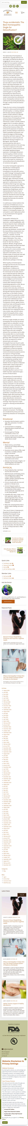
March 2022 (6, 771)
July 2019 (5, 830)
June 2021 (5, 788)
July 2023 (5, 755)
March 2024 (6, 742)
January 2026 (6, 704)
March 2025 (6, 721)
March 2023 (6, 763)
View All (22, 895)
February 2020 (6, 817)
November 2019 (7, 822)
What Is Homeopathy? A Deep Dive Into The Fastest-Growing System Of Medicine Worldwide (13, 677)
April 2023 (5, 761)
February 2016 (6, 863)
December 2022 (7, 767)
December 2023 (7, 748)
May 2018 (5, 851)
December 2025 (7, 705)
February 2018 (6, 855)
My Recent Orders (7, 578)
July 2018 (5, 849)
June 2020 (5, 811)
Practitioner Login (7, 563)
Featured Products (8, 565)
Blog (9, 531)
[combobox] (11, 2)
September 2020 (7, 805)
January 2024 (6, 746)
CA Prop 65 (4, 1056)
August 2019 (6, 828)
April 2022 (5, 769)
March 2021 (6, 794)
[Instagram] (17, 6)
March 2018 (6, 853)
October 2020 (6, 803)
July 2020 (5, 809)
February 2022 (6, 773)
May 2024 (5, 738)
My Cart (5, 567)
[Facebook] (10, 6)
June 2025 (5, 715)
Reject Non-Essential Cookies (12, 1111)
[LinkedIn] (14, 6)
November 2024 (7, 728)
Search (24, 2)
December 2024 (7, 727)
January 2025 (6, 725)
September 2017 (7, 859)
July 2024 (5, 736)
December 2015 (7, 865)
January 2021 (6, 797)
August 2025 (6, 711)
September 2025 (7, 709)
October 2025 (6, 707)
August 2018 (6, 847)
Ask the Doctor (5, 1054)
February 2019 (6, 836)
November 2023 (7, 750)
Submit (5, 1122)
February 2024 (6, 744)
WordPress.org (6, 882)
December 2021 (7, 776)
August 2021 (6, 784)
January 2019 (6, 838)
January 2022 (6, 774)
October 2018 (6, 844)
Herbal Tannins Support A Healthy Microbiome (13, 1004)
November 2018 (7, 842)
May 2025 (5, 717)
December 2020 (7, 799)
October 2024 (6, 730)
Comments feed (7, 881)
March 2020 (6, 815)
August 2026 (6, 690)
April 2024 (5, 740)
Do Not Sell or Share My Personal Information (13, 1114)
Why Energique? (5, 1051)
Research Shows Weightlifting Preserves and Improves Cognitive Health (13, 638)
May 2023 (5, 759)
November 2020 (7, 801)
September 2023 (7, 751)
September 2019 (7, 826)
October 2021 (6, 780)
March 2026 (6, 700)
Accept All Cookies (9, 1109)
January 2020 (6, 819)
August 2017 (6, 861)
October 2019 (6, 824)
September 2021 (7, 782)
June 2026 (5, 694)
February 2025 (6, 723)
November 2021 (7, 778)
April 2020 (5, 813)
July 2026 (5, 692)
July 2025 (5, 713)
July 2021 (5, 786)
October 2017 (6, 857)
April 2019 (5, 832)
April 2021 (5, 792)
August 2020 (6, 807)
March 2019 (6, 834)
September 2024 (7, 732)
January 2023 (6, 765)
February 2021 (6, 796)
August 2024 (6, 734)
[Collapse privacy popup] (25, 1059)
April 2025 (5, 719)
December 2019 (7, 821)
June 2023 (5, 757)
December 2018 (7, 840)
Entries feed (6, 879)
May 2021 (5, 790)
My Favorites (6, 576)
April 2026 (5, 698)
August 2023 (6, 753)
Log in (4, 877)
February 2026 (6, 702)
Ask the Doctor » (8, 601)
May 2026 (5, 696)
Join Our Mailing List (8, 569)
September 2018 (7, 845)
